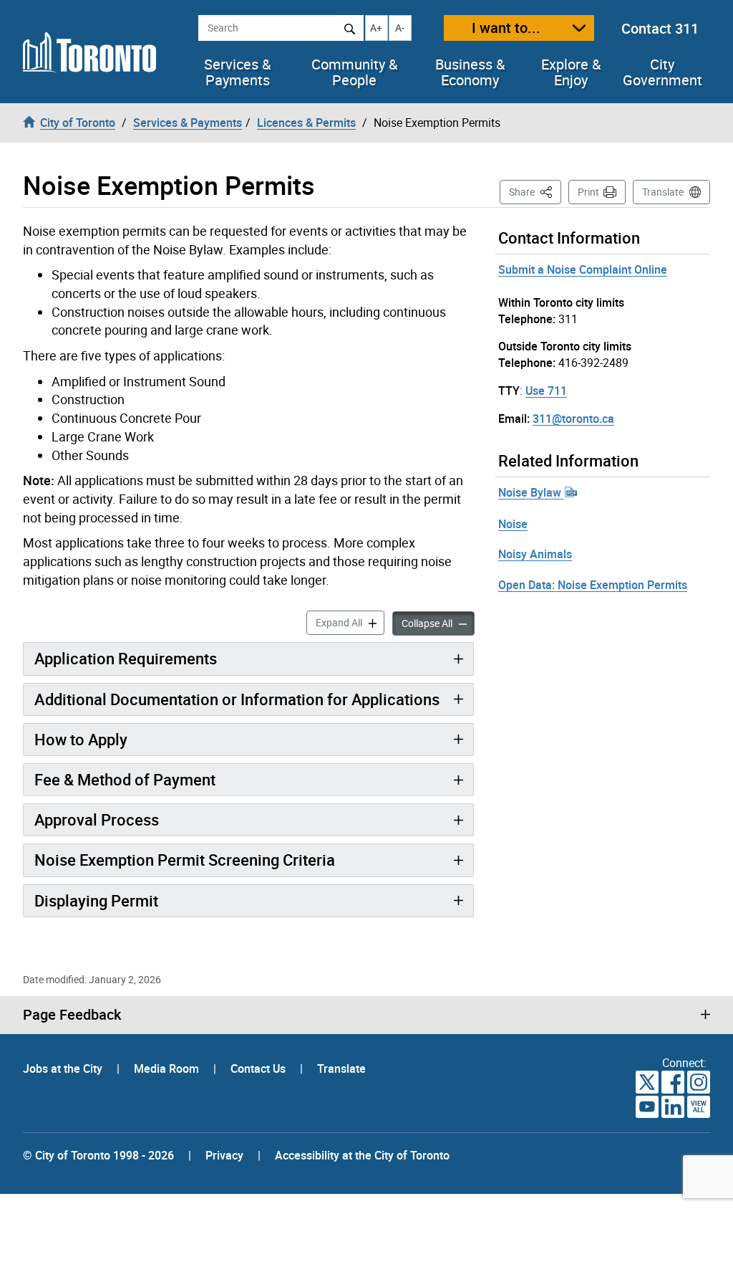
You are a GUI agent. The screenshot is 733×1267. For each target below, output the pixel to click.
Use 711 (546, 390)
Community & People (354, 72)
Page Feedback (72, 1014)
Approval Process (96, 819)
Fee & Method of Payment (124, 779)
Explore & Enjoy (571, 72)
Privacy (224, 1155)
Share (535, 191)
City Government (662, 72)
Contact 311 (660, 28)
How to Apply (80, 739)
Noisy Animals (535, 554)
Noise (513, 524)
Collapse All (438, 623)
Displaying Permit (96, 900)
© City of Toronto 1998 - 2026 (98, 1155)
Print (588, 192)
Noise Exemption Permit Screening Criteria (184, 859)
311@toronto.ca (573, 418)
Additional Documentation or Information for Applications (237, 699)
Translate (663, 192)
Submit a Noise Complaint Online (582, 269)
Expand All (350, 622)
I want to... (506, 27)
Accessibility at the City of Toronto (362, 1155)
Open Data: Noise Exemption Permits (592, 585)
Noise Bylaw (531, 492)
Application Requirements (125, 658)
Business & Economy (470, 72)
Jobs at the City (64, 1068)
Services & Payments (237, 72)
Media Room (168, 1068)
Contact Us (259, 1068)
